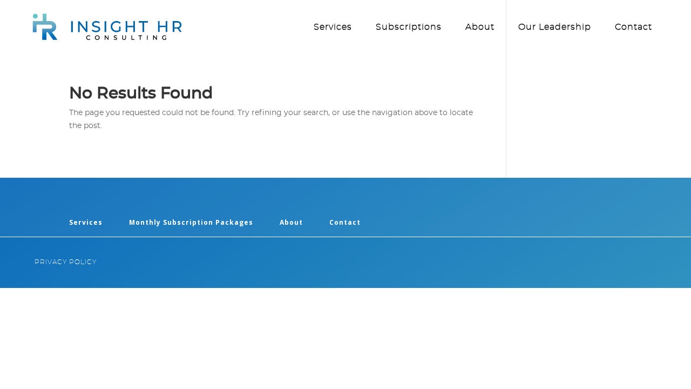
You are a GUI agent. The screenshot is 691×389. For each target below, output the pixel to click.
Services (333, 27)
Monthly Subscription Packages (191, 222)
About (479, 27)
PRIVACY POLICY (66, 262)
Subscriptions (409, 27)
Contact (633, 27)
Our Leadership (554, 27)
